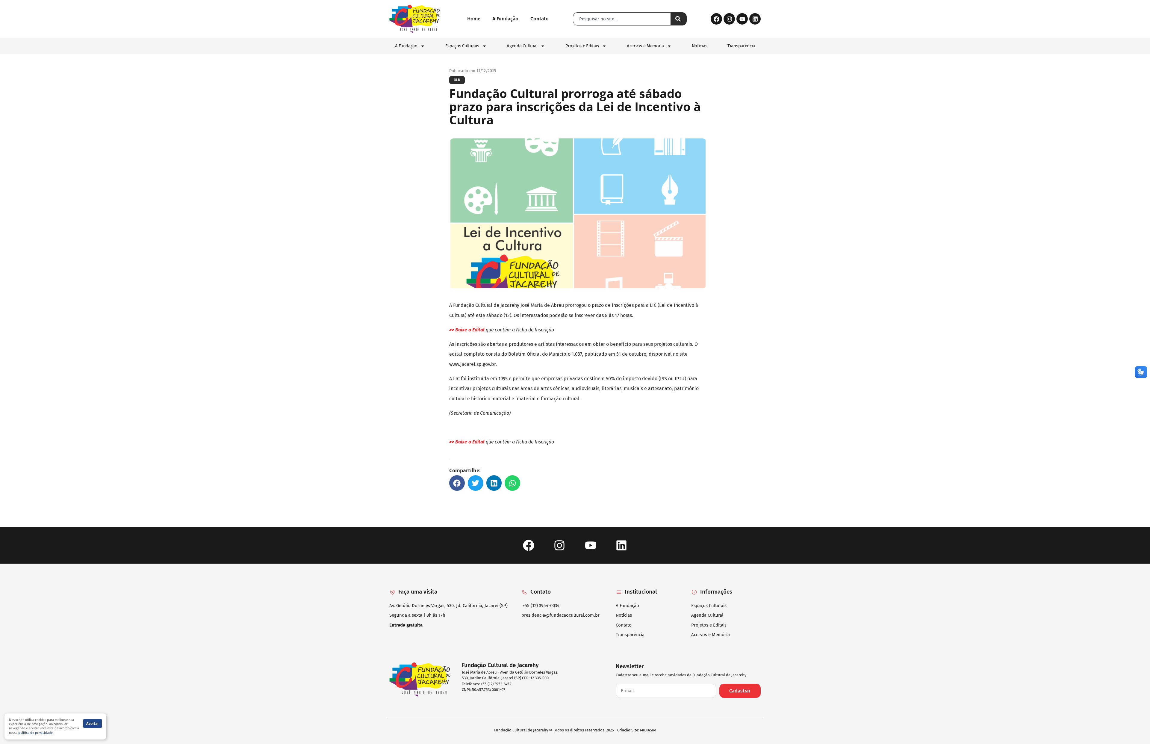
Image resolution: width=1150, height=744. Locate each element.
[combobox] (622, 18)
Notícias (699, 46)
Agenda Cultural (522, 46)
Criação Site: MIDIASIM (636, 730)
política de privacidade (35, 733)
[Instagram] (729, 19)
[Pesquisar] (679, 18)
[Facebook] (716, 19)
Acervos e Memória (645, 46)
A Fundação (406, 46)
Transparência (741, 46)
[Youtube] (742, 19)
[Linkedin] (755, 19)
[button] (457, 483)
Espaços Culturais (462, 46)
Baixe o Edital (470, 330)
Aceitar (92, 723)
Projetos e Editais (582, 46)
